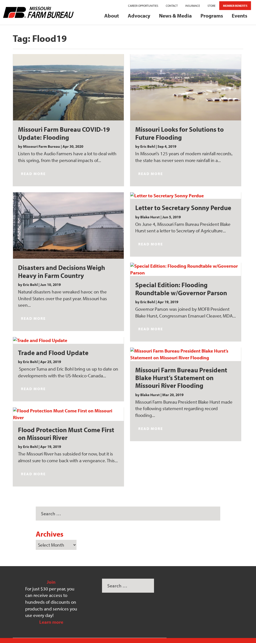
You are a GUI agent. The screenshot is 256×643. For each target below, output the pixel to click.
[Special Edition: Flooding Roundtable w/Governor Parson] (185, 269)
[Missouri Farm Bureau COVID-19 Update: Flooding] (68, 87)
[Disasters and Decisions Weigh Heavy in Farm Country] (68, 225)
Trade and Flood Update (53, 352)
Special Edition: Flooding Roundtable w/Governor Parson (181, 288)
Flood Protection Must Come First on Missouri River (66, 433)
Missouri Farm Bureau (41, 146)
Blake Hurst (150, 217)
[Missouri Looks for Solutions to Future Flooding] (185, 87)
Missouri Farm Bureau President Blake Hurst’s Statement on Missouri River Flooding (181, 378)
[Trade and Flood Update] (68, 340)
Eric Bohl (30, 284)
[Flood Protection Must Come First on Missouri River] (68, 414)
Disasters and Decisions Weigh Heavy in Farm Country (61, 271)
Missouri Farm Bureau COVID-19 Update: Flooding (64, 133)
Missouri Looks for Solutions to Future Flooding (179, 133)
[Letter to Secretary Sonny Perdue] (185, 195)
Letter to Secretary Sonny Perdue (183, 207)
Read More (33, 173)
